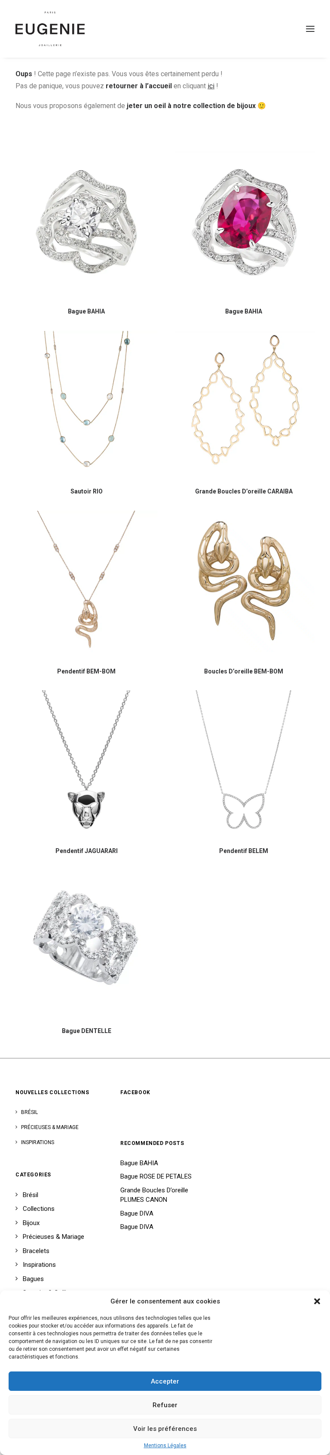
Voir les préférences (165, 1429)
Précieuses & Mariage (50, 1127)
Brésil (29, 1112)
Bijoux (31, 1223)
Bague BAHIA (86, 311)
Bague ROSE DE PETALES (156, 1176)
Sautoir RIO (86, 491)
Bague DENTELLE (86, 1030)
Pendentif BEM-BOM (86, 671)
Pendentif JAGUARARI (86, 850)
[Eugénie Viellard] (50, 29)
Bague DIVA (136, 1213)
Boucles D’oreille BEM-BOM (243, 671)
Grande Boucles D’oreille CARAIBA (244, 491)
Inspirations (37, 1142)
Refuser (165, 1405)
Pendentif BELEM (243, 850)
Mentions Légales (165, 1446)
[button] (317, 1301)
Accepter (165, 1381)
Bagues (33, 1279)
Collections (39, 1209)
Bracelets (36, 1251)
